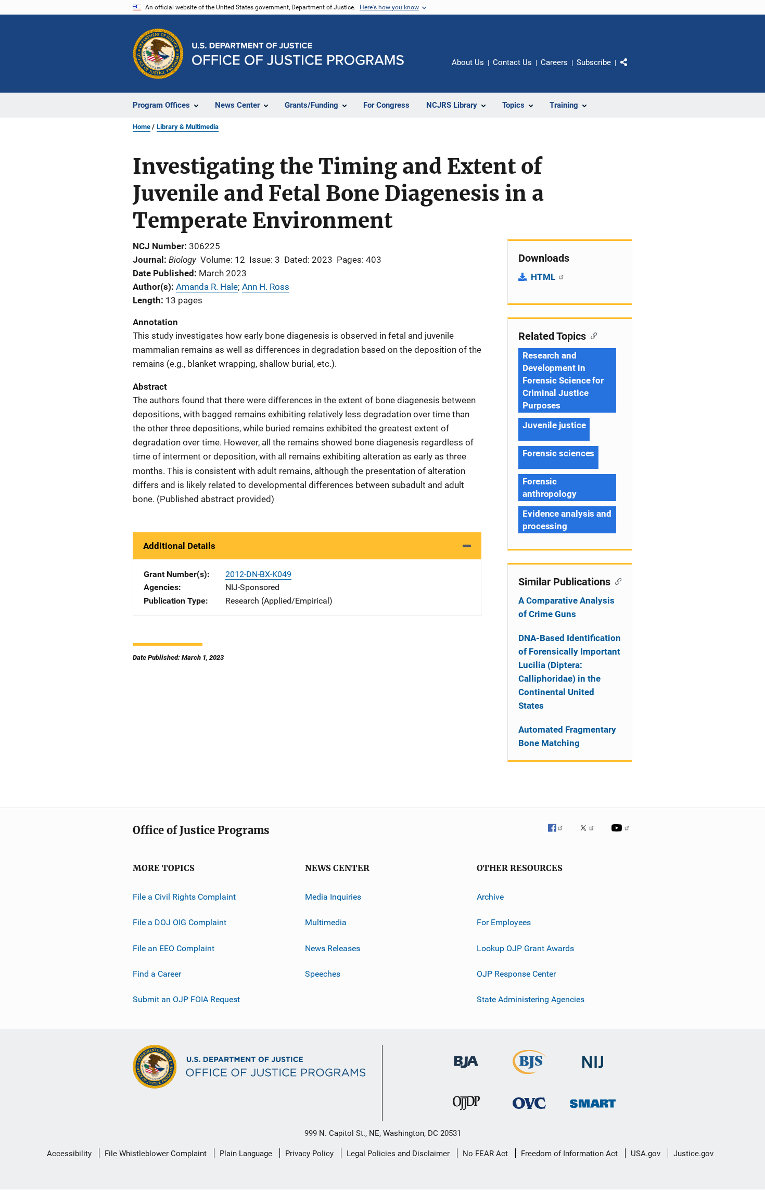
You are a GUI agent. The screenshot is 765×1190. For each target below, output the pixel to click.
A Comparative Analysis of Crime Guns (566, 607)
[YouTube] (621, 835)
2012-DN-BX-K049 (258, 574)
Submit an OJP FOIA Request (186, 999)
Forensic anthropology (549, 487)
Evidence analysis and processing (566, 519)
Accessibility (69, 1153)
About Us (468, 62)
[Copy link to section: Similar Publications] (615, 580)
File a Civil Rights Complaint (184, 897)
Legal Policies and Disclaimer (398, 1153)
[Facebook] (559, 835)
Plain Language (246, 1153)
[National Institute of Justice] (592, 1070)
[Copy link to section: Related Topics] (591, 335)
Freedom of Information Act (569, 1153)
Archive (490, 897)
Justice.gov (693, 1153)
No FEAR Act (485, 1153)
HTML (544, 277)
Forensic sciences (558, 453)
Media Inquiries (333, 897)
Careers (554, 62)
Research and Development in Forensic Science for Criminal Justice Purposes (563, 380)
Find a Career (157, 974)
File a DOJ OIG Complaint (179, 922)
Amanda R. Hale (207, 286)
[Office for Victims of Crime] (529, 1110)
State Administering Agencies (530, 999)
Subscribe (594, 62)
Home (141, 127)
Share (632, 70)
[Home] (298, 54)
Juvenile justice (553, 425)
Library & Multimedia (188, 127)
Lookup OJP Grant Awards (525, 948)
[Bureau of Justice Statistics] (529, 1076)
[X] (590, 835)
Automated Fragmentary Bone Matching (567, 736)
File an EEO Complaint (173, 948)
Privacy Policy (309, 1153)
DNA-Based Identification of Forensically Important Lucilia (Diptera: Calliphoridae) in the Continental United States (569, 672)
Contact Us (512, 62)
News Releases (332, 948)
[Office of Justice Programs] (158, 53)
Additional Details (179, 546)
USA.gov (645, 1153)
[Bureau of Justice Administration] (466, 1070)
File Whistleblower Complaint (156, 1153)
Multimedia (326, 922)
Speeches (322, 974)
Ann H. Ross (265, 286)
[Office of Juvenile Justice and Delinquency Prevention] (466, 1112)
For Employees (504, 922)
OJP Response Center (516, 974)
